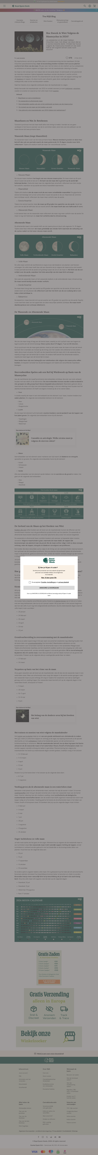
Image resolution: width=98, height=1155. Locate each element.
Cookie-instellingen (48, 582)
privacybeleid (63, 582)
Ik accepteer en (50, 582)
